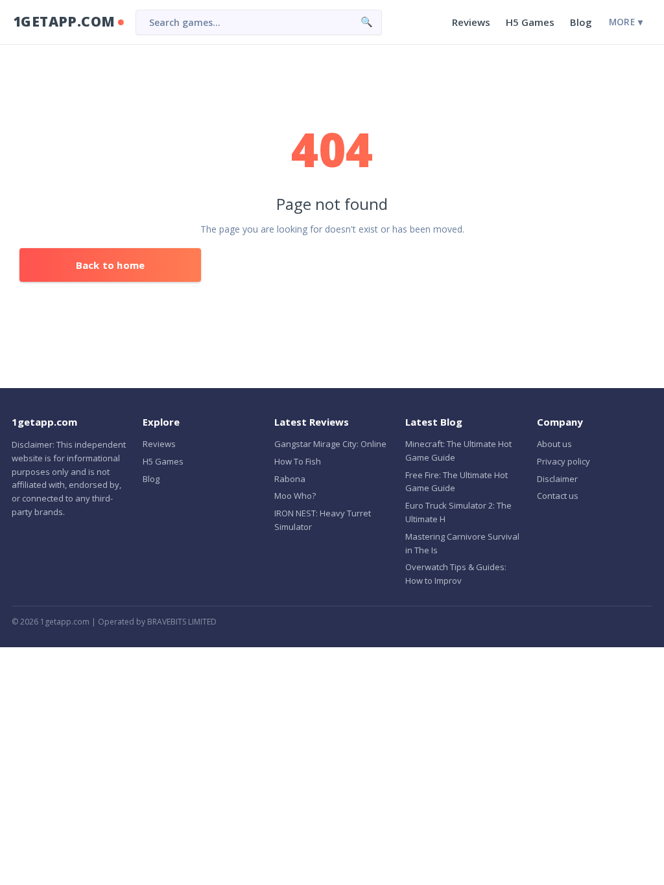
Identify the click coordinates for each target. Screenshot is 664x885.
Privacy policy (563, 461)
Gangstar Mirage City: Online (330, 444)
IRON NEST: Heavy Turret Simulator (322, 520)
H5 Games (530, 22)
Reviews (471, 22)
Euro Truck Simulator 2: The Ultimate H (458, 512)
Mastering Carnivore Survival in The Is (462, 543)
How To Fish (297, 461)
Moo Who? (295, 495)
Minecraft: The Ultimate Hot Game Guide (458, 450)
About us (554, 444)
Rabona (289, 479)
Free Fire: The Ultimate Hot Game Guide (456, 481)
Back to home (110, 265)
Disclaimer (557, 479)
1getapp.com (64, 21)
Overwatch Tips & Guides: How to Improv (455, 573)
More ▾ (626, 22)
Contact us (557, 495)
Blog (581, 22)
